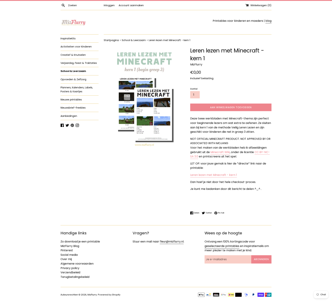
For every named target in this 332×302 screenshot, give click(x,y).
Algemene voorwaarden (77, 264)
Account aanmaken (131, 5)
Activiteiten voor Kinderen (76, 46)
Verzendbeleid (70, 272)
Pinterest (67, 250)
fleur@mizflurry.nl (172, 241)
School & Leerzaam (73, 71)
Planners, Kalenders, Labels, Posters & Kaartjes (77, 89)
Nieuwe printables (71, 99)
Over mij (66, 259)
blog (268, 21)
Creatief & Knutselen (73, 55)
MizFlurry (92, 294)
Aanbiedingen (69, 116)
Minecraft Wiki (220, 152)
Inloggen (109, 5)
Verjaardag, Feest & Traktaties (79, 63)
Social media (69, 255)
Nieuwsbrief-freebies (73, 107)
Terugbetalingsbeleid (75, 277)
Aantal (193, 88)
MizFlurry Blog (70, 246)
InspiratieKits (68, 38)
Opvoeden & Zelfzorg (73, 79)
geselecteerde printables (222, 246)
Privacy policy (70, 268)
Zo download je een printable (80, 241)
